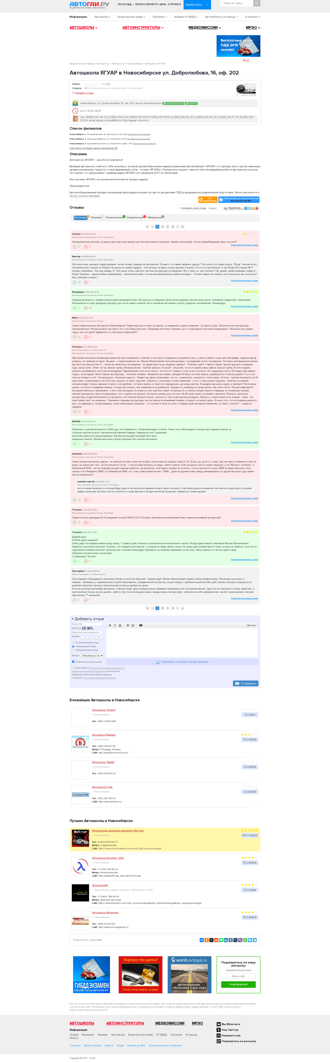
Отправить (248, 683)
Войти (79, 628)
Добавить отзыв (84, 93)
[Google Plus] (257, 208)
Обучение (158, 16)
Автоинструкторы (141, 27)
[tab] (81, 218)
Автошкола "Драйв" (103, 762)
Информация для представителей (241, 199)
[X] (211, 940)
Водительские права (130, 16)
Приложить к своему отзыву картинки (184, 662)
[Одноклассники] (253, 208)
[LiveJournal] (235, 940)
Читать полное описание (85, 196)
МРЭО (251, 27)
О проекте (174, 4)
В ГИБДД (161, 1034)
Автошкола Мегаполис (105, 912)
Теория (74, 1034)
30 (86, 88)
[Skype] (250, 940)
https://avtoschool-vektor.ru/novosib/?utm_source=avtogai (129, 848)
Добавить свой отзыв (193, 208)
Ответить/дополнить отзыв (244, 245)
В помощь (191, 1034)
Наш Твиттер (230, 1029)
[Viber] (240, 940)
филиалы (193, 103)
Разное (74, 1038)
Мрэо (197, 1023)
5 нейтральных (134, 88)
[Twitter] (249, 208)
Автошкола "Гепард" (104, 709)
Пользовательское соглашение (165, 1045)
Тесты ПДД (124, 4)
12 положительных (98, 88)
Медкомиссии (203, 27)
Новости (109, 1045)
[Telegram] (255, 940)
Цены (162, 4)
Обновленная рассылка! (238, 970)
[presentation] (81, 218)
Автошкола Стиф (102, 787)
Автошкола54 (100, 885)
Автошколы (101, 16)
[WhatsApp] (245, 940)
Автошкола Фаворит (104, 734)
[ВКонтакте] (246, 208)
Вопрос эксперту (146, 4)
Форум (120, 1045)
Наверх (212, 208)
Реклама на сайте (136, 1045)
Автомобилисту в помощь (220, 16)
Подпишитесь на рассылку (239, 1041)
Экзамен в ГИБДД (184, 16)
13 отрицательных (117, 88)
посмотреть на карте (174, 103)
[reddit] (216, 940)
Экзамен (102, 1034)
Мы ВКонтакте (231, 1024)
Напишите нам (231, 1035)
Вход (246, 60)
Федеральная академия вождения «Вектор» (118, 830)
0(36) (103, 84)
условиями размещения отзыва (100, 678)
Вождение (88, 1034)
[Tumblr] (231, 940)
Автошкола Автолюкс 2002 (108, 857)
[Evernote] (221, 940)
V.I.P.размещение (210, 199)
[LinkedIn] (226, 940)
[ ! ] (108, 84)
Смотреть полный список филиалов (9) (94, 148)
